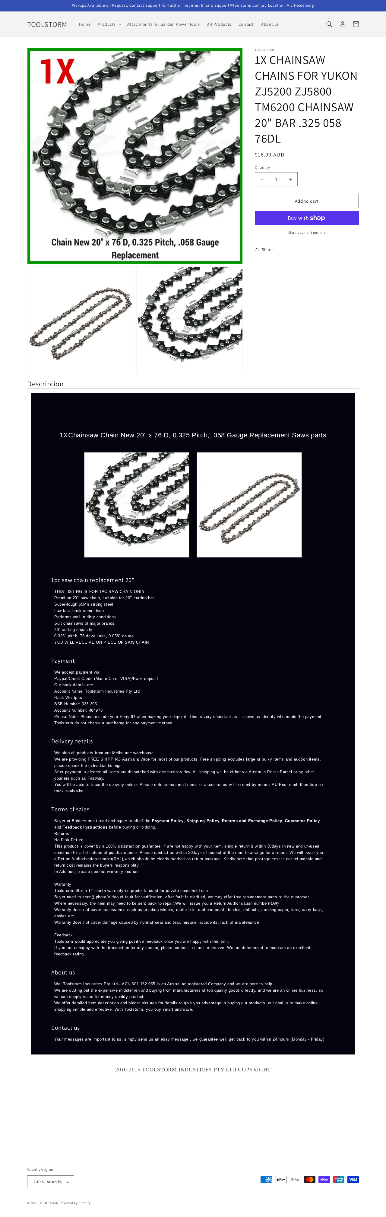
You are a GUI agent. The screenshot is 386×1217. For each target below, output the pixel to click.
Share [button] (267, 249)
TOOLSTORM (50, 1203)
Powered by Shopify (75, 1203)
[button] (109, 24)
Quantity (262, 167)
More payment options (306, 232)
